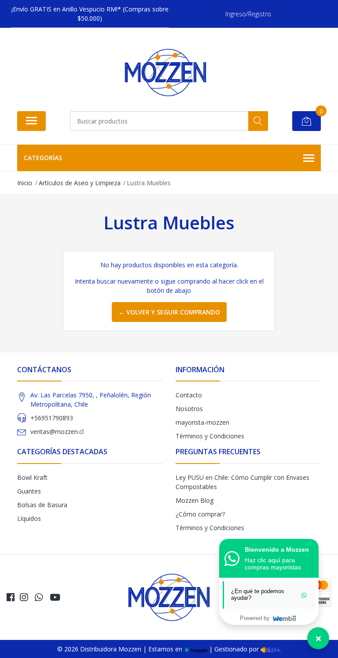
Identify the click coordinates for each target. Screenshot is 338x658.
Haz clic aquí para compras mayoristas (273, 564)
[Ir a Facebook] (11, 597)
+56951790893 (51, 418)
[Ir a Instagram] (24, 597)
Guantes (29, 491)
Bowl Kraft (32, 477)
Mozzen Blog (194, 500)
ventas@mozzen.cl (57, 431)
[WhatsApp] (38, 597)
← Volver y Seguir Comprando (169, 312)
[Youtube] (55, 597)
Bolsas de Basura (42, 505)
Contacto (189, 395)
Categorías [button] (43, 157)
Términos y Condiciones (210, 436)
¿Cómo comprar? (200, 514)
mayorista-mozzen (202, 422)
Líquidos (29, 518)
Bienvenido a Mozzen (277, 549)
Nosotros (189, 408)
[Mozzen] (165, 72)
